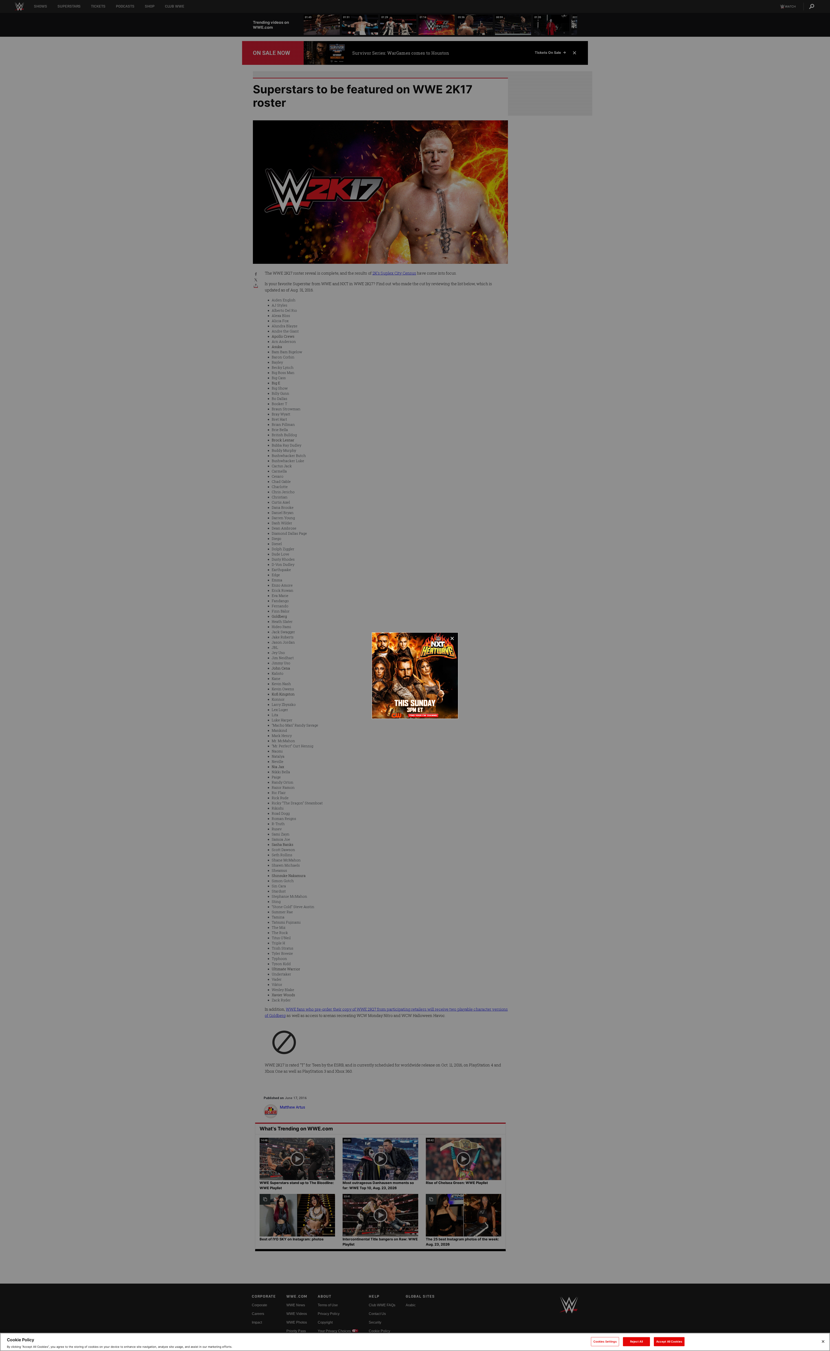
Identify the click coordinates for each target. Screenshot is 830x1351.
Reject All (636, 1341)
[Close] (823, 1341)
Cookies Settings (605, 1341)
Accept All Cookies (669, 1341)
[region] (415, 1342)
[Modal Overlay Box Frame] (415, 675)
